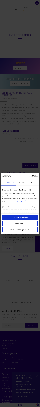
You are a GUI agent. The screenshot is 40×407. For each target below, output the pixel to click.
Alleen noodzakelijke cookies (20, 230)
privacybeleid (21, 201)
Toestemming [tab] (8, 182)
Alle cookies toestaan (20, 217)
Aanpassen (19, 224)
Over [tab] (33, 182)
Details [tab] (22, 182)
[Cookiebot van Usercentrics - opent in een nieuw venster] (29, 176)
